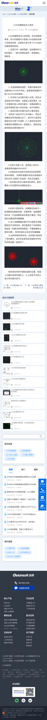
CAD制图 (5, 670)
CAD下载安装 (6, 676)
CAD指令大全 (10, 552)
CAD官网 (36, 676)
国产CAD (11, 672)
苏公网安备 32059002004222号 (15, 713)
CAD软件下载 (15, 670)
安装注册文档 (30, 620)
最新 (36, 470)
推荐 (11, 470)
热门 (23, 470)
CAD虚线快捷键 (24, 548)
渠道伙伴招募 (8, 643)
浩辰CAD (7, 603)
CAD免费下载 (10, 548)
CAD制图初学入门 (34, 674)
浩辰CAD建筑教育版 (10, 620)
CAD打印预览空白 (24, 552)
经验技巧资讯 (30, 629)
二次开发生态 (8, 640)
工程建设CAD (30, 603)
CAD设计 (27, 672)
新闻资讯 (29, 646)
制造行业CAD (30, 606)
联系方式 (29, 643)
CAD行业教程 (11, 14)
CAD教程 (36, 672)
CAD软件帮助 (10, 459)
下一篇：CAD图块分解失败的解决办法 (34, 286)
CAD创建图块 (33, 30)
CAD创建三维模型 (27, 455)
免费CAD (33, 670)
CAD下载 (12, 717)
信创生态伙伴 (8, 637)
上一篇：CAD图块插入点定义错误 (12, 286)
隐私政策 (13, 715)
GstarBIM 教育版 (9, 626)
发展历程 (29, 640)
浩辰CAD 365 (8, 609)
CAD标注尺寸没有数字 (13, 557)
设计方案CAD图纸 (12, 455)
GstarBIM (7, 606)
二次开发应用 (30, 609)
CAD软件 (6, 717)
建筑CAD (19, 672)
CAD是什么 (11, 674)
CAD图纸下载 (18, 676)
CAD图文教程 (22, 14)
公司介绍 (29, 637)
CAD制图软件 (21, 674)
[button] (22, 8)
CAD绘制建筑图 (25, 451)
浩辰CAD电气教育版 (10, 623)
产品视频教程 (30, 626)
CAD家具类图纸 (11, 451)
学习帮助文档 (30, 623)
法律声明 (5, 715)
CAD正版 (25, 670)
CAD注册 (28, 676)
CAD (4, 14)
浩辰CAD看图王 (9, 612)
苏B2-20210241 (39, 711)
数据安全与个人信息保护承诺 (26, 715)
